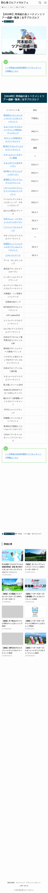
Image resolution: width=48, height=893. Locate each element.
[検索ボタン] (40, 2)
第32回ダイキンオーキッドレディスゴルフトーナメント (13, 118)
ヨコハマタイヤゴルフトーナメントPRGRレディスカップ (12, 130)
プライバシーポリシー (33, 882)
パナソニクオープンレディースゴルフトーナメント (12, 191)
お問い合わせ (24, 886)
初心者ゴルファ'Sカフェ (15, 2)
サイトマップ (20, 882)
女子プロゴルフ (36, 534)
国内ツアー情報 (8, 21)
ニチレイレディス (13, 255)
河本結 (20, 534)
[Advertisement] (24, 508)
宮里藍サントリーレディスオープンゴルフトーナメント (12, 247)
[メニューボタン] (45, 2)
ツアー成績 (27, 534)
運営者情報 (11, 882)
